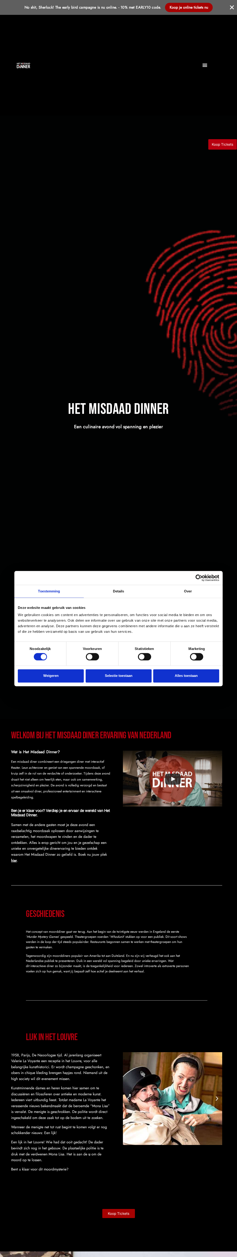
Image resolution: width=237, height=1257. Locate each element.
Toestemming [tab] (49, 591)
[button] (205, 65)
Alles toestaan (186, 676)
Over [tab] (188, 591)
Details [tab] (118, 591)
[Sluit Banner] (232, 7)
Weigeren (51, 676)
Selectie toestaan (118, 676)
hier (14, 860)
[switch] (92, 656)
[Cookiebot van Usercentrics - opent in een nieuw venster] (199, 577)
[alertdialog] (118, 7)
